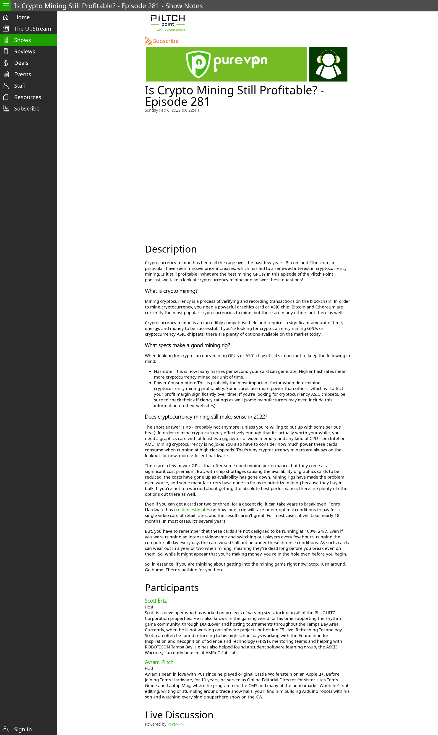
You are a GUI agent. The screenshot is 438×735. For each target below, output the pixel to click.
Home (22, 17)
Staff (20, 85)
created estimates (192, 509)
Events (22, 74)
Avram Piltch (159, 661)
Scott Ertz (156, 600)
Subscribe (27, 108)
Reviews (24, 51)
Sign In (23, 729)
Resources (27, 97)
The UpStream (32, 28)
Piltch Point (168, 23)
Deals (21, 62)
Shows (22, 40)
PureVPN (176, 724)
